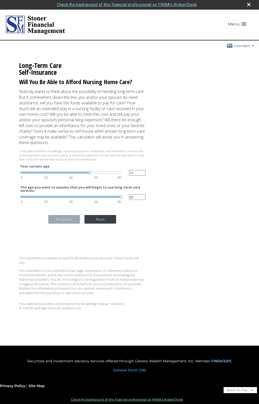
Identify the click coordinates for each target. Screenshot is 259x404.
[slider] (70, 173)
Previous (64, 219)
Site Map (37, 386)
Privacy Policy (12, 386)
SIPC (228, 361)
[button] (237, 24)
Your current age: (35, 166)
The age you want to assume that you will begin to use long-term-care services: (80, 189)
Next (100, 219)
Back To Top (238, 390)
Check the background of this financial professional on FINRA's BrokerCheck (127, 4)
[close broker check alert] (249, 5)
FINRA (216, 361)
